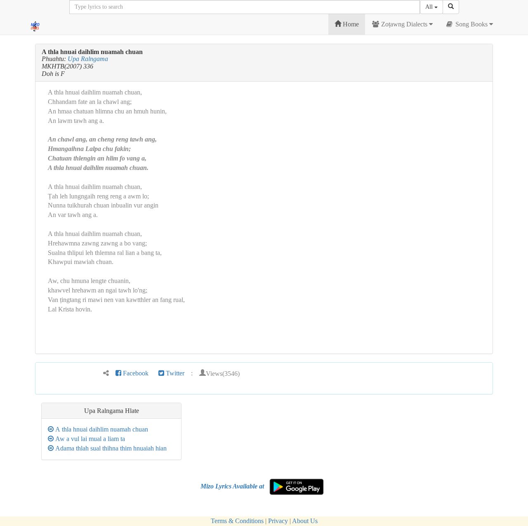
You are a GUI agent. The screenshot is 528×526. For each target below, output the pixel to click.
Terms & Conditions (237, 520)
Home (350, 24)
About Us (305, 520)
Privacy (278, 520)
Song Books (471, 24)
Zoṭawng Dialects (404, 24)
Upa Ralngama (88, 58)
